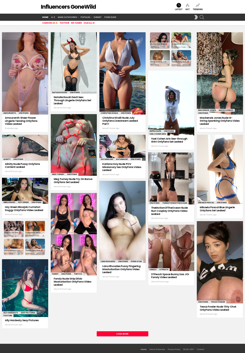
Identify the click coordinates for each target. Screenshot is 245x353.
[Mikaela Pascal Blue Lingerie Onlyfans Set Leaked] (220, 169)
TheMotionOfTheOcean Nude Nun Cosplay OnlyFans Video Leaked (169, 211)
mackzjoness (226, 110)
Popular (85, 17)
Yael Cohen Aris (158, 134)
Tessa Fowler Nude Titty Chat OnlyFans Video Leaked (218, 308)
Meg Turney (58, 174)
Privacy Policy (174, 349)
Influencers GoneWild (68, 7)
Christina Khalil (109, 113)
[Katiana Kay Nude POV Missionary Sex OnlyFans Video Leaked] (122, 148)
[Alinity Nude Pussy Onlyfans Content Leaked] (25, 148)
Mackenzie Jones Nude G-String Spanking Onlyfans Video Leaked (220, 121)
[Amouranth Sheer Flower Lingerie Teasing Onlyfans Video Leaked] (25, 73)
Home (45, 17)
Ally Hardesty (10, 312)
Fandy (55, 274)
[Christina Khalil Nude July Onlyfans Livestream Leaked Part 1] (122, 73)
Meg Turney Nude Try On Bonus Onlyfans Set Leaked (73, 180)
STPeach (163, 269)
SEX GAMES (76, 23)
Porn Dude (110, 17)
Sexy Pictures (28, 312)
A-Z (53, 17)
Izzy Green (23, 202)
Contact (200, 349)
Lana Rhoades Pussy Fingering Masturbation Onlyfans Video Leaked (121, 269)
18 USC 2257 (188, 349)
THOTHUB (64, 23)
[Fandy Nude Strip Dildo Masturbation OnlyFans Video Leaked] (74, 234)
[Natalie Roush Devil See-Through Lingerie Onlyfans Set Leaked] (74, 63)
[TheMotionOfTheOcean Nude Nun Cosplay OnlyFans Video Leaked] (171, 178)
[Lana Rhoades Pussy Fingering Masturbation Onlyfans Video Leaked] (122, 222)
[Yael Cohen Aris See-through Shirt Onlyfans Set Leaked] (171, 103)
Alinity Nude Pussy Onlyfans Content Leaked (22, 165)
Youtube (7, 315)
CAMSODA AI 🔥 (50, 23)
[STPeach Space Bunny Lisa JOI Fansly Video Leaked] (171, 248)
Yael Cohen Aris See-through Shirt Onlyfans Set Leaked (169, 140)
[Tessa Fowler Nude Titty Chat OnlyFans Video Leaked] (220, 262)
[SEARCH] (202, 17)
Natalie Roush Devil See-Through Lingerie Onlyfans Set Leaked (72, 100)
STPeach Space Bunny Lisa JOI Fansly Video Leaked (170, 275)
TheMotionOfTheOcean (174, 203)
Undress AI (89, 23)
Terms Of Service (157, 349)
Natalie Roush (59, 92)
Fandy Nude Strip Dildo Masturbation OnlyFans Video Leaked (72, 281)
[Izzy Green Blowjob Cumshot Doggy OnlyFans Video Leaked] (25, 191)
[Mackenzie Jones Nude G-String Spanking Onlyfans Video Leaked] (220, 73)
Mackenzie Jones (207, 110)
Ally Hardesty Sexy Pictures (22, 320)
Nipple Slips (155, 131)
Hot (187, 9)
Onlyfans (24, 113)
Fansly (153, 269)
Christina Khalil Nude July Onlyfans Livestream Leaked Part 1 (120, 121)
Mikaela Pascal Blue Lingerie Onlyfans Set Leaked (217, 208)
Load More (122, 333)
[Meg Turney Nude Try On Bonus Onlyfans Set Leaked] (74, 145)
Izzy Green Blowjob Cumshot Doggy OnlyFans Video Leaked (24, 208)
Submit (98, 17)
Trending (198, 9)
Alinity (6, 159)
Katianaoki (122, 159)
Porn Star (136, 261)
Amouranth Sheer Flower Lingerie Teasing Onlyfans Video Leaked (21, 121)
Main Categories (67, 17)
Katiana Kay (107, 159)
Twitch (78, 274)
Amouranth (9, 113)
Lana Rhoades (108, 261)
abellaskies (9, 202)
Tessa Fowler (218, 302)
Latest (178, 9)
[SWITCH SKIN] (196, 17)
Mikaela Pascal (206, 202)
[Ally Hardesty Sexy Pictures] (25, 288)
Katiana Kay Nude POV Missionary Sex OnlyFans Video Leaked (121, 167)
